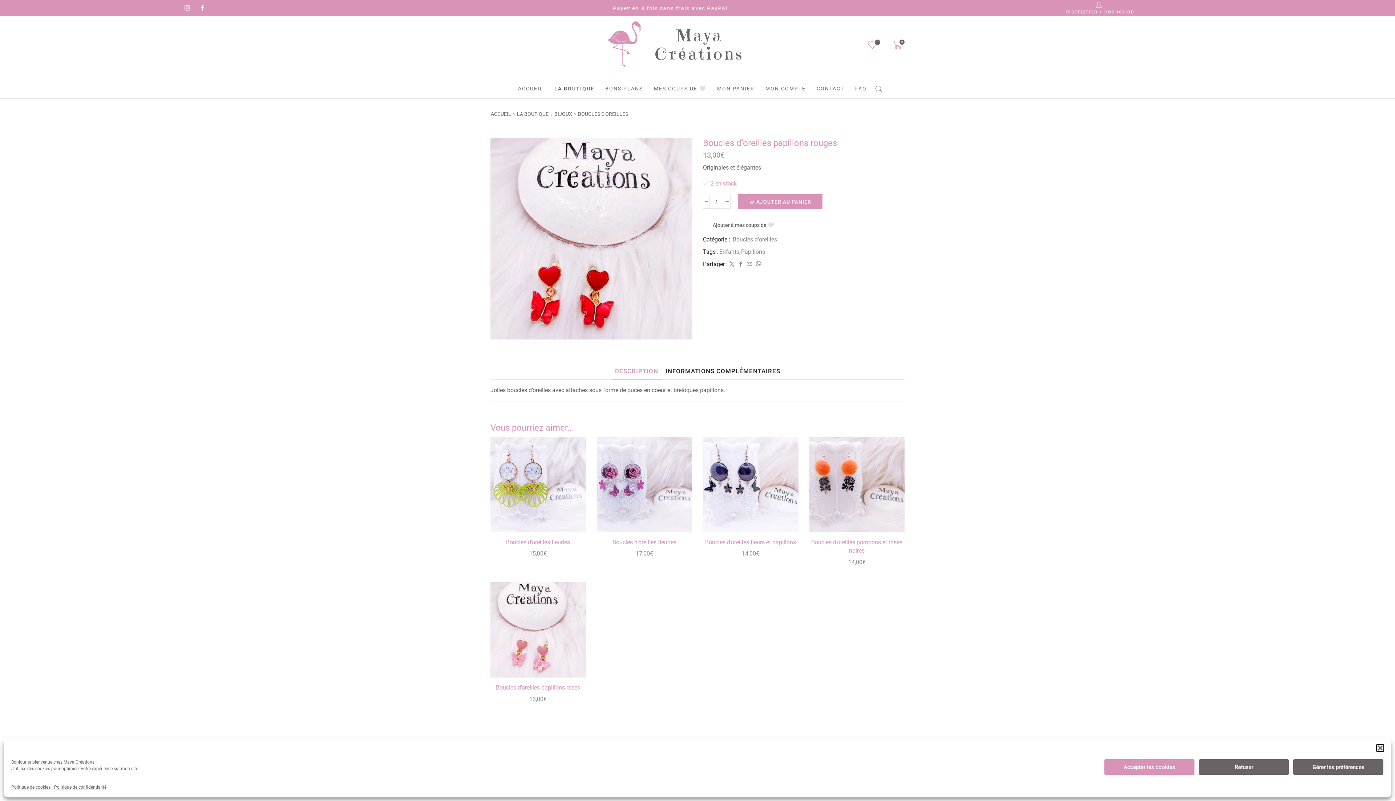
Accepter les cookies (1149, 767)
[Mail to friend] (749, 264)
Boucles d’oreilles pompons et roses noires (856, 546)
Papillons (753, 251)
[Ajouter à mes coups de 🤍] (572, 517)
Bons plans (624, 89)
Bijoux (563, 114)
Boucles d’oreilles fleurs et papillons (750, 542)
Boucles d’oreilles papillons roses (538, 687)
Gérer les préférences (1338, 767)
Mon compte (785, 89)
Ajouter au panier (783, 202)
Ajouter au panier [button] (572, 500)
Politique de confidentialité (80, 787)
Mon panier (736, 89)
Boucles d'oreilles (603, 114)
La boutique (574, 89)
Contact (830, 89)
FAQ (861, 89)
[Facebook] (201, 8)
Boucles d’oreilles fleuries (538, 542)
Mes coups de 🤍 (680, 89)
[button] (1380, 748)
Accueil (530, 89)
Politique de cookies (30, 787)
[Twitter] (732, 264)
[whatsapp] (757, 264)
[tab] (636, 371)
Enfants (729, 251)
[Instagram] (186, 8)
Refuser (1244, 767)
